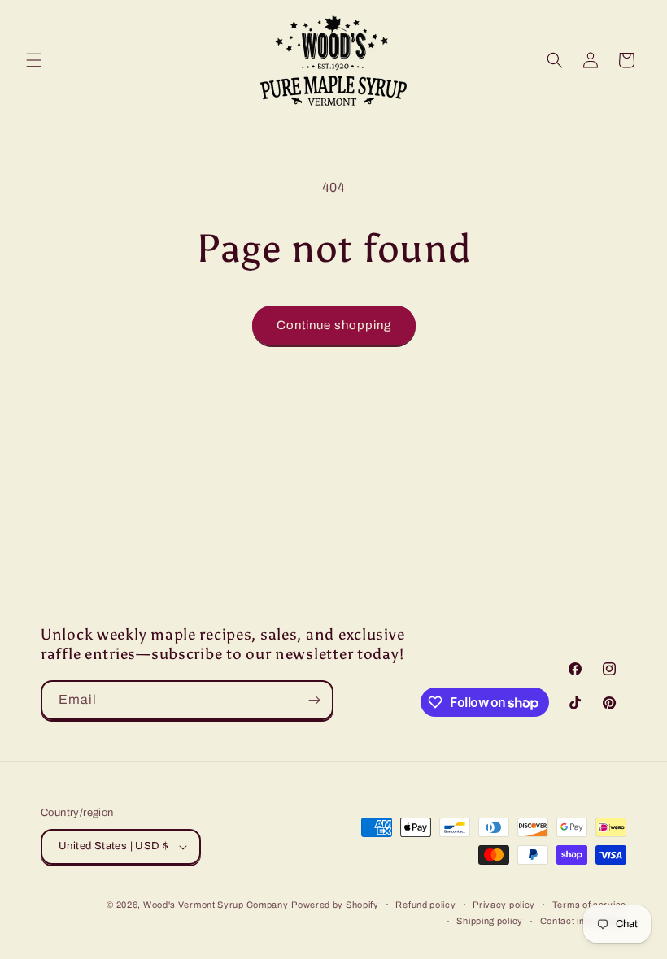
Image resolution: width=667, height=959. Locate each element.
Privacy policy (504, 904)
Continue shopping (334, 325)
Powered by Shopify (335, 904)
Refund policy (425, 904)
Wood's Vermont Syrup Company (216, 904)
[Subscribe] (314, 700)
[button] (34, 60)
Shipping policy (489, 921)
